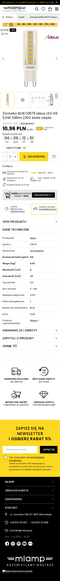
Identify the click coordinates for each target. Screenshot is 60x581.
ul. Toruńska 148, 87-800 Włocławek (31, 514)
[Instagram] (13, 544)
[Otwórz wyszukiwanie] (36, 9)
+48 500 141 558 (39, 522)
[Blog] (30, 544)
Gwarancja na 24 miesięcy (15, 179)
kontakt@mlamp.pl (47, 209)
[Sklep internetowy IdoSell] (30, 571)
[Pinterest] (19, 544)
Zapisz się (48, 449)
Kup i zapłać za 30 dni (46, 179)
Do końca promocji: (12, 134)
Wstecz (9, 17)
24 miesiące (37, 250)
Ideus (33, 238)
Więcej (33, 320)
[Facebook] (7, 544)
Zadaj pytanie (13, 147)
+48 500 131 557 (17, 211)
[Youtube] (24, 544)
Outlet (21, 17)
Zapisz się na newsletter (30, 433)
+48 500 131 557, (19, 522)
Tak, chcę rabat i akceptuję (31, 463)
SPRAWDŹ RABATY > (43, 195)
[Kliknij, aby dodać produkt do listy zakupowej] (54, 156)
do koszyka (36, 156)
